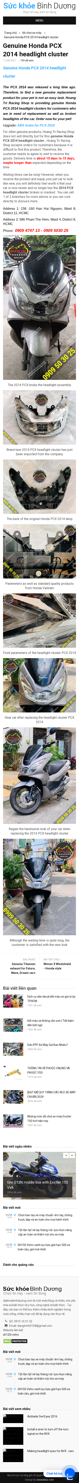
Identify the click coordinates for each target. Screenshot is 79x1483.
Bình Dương (39, 5)
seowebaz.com (45, 1479)
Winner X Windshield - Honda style (57, 966)
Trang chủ (10, 32)
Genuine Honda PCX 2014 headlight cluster (31, 37)
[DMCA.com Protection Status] (15, 1341)
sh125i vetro (11, 1334)
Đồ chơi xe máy (32, 32)
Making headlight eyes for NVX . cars (50, 1451)
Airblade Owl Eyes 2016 (42, 1416)
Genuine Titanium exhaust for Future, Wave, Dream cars (22, 968)
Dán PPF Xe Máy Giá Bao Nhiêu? (47, 1044)
